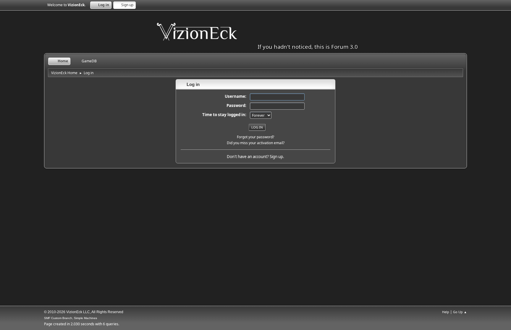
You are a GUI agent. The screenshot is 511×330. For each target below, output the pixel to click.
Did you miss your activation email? (255, 142)
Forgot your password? (255, 136)
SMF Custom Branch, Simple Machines (70, 318)
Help (445, 312)
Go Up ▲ (460, 312)
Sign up (276, 156)
